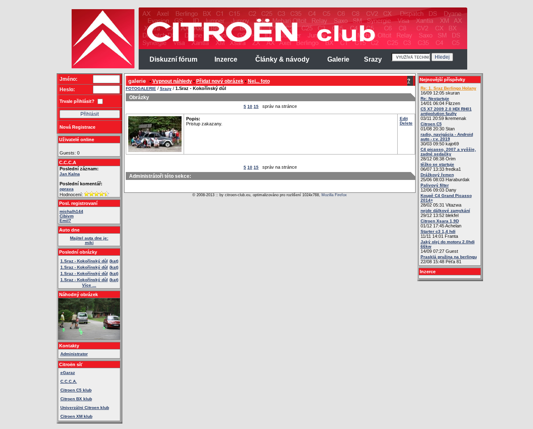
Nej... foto (259, 81)
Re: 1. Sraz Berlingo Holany (448, 88)
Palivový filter (435, 185)
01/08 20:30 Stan (438, 126)
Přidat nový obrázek (220, 81)
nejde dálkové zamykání (445, 210)
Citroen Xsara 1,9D (440, 221)
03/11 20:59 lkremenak (446, 114)
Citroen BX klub (76, 399)
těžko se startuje (437, 164)
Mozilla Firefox (334, 195)
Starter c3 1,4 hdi (438, 231)
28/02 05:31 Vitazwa (446, 200)
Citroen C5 (431, 124)
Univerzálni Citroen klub (84, 407)
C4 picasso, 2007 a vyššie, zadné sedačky (448, 151)
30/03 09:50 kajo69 (447, 139)
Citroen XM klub (76, 416)
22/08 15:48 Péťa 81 (449, 259)
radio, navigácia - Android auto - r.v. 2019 (447, 136)
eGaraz (67, 372)
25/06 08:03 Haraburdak (445, 177)
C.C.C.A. (68, 381)
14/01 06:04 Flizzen (440, 101)
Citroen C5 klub (76, 390)
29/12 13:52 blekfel (445, 213)
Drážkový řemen (437, 174)
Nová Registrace (77, 127)
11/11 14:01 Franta (439, 234)
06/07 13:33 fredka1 (441, 167)
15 (256, 106)
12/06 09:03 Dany (438, 187)
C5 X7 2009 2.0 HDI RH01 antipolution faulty (446, 111)
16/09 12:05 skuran (448, 90)
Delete (406, 123)
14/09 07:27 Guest (448, 246)
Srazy (166, 88)
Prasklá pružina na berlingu (449, 256)
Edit (404, 118)
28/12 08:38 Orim (448, 154)
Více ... (89, 285)
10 (249, 106)
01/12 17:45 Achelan (441, 223)
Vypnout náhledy (172, 81)
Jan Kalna (70, 174)
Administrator (74, 354)
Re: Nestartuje (435, 98)
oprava (67, 189)
